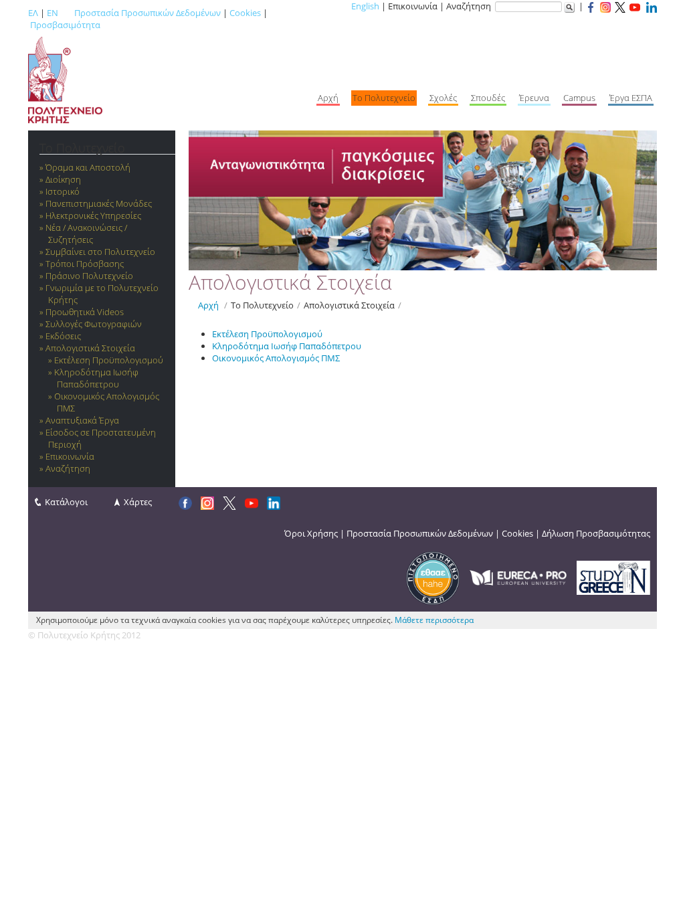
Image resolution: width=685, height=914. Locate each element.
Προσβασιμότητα (65, 25)
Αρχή (208, 305)
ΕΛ (33, 13)
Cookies (245, 13)
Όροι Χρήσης (311, 533)
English (365, 6)
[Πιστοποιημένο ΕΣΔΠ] (433, 577)
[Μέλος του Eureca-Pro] (518, 577)
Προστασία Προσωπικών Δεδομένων (147, 13)
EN (52, 13)
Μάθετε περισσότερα (434, 620)
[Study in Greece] (613, 577)
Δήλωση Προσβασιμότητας (596, 533)
